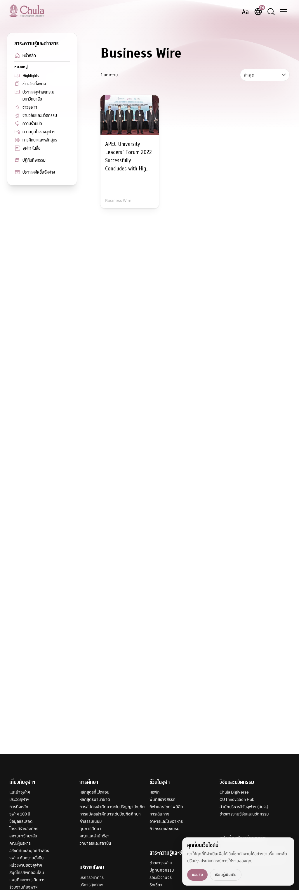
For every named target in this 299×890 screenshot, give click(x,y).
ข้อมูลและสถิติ (21, 821)
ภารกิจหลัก (18, 806)
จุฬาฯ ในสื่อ (31, 148)
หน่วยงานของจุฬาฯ (25, 865)
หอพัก (155, 792)
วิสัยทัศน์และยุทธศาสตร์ (29, 850)
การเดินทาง (159, 814)
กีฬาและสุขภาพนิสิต (166, 806)
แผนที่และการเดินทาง (27, 879)
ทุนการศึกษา (90, 828)
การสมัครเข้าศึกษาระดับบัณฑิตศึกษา (110, 814)
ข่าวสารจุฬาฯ (161, 862)
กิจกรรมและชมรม (165, 828)
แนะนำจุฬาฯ (19, 792)
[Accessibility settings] (245, 12)
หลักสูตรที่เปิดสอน (94, 792)
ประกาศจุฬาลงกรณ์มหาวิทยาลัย (38, 95)
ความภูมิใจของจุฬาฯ (38, 131)
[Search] (271, 12)
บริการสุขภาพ (91, 884)
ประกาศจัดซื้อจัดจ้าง (38, 172)
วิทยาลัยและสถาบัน (95, 843)
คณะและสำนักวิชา (94, 836)
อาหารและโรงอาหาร (166, 821)
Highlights (30, 75)
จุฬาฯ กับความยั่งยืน (26, 857)
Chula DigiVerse (234, 792)
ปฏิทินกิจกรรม (34, 160)
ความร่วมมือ (32, 123)
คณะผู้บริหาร (20, 843)
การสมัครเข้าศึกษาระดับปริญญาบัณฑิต (112, 806)
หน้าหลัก (29, 55)
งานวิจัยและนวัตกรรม (39, 115)
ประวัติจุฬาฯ (19, 799)
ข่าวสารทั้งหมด (34, 84)
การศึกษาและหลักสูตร (39, 140)
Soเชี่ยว (156, 884)
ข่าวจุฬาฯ (29, 107)
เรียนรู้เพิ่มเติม (226, 874)
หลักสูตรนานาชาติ (94, 799)
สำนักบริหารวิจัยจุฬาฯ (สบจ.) (244, 806)
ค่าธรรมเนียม (90, 821)
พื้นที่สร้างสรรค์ (162, 799)
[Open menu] (284, 12)
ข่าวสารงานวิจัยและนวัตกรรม (244, 814)
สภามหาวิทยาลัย (23, 836)
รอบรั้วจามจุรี (161, 877)
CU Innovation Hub (237, 799)
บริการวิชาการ (91, 877)
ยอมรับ (197, 874)
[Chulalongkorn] (26, 10)
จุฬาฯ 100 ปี (19, 814)
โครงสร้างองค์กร (23, 828)
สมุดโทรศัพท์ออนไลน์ (26, 872)
